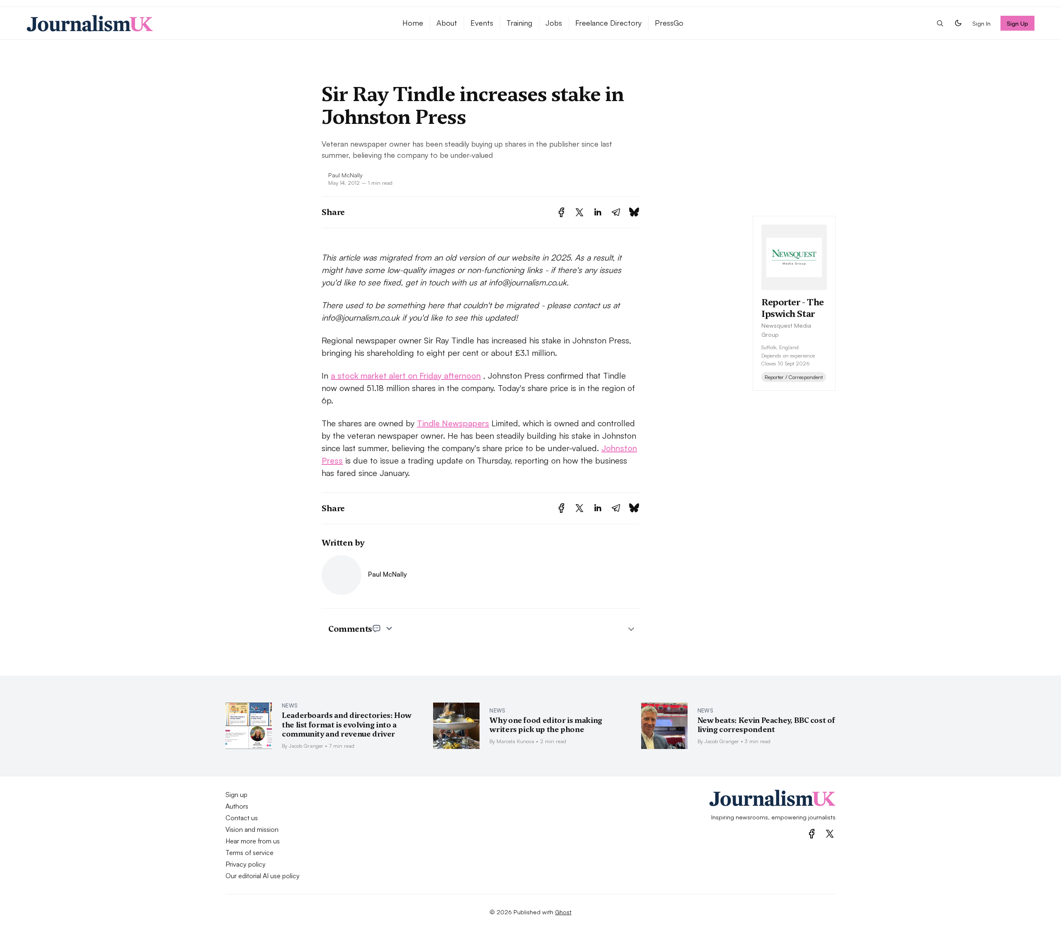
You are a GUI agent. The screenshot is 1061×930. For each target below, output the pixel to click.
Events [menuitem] (481, 22)
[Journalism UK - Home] (205, 23)
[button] (940, 23)
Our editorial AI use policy (262, 876)
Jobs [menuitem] (553, 22)
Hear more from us (252, 841)
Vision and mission (252, 829)
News (290, 705)
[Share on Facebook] (561, 212)
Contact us (241, 818)
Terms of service (249, 852)
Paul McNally (345, 175)
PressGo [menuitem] (669, 22)
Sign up (236, 794)
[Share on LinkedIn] (597, 212)
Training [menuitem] (519, 22)
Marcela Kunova (515, 741)
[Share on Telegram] (616, 212)
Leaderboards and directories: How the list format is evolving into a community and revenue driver (347, 724)
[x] (830, 834)
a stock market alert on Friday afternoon (406, 375)
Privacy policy (245, 864)
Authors (236, 806)
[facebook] (811, 834)
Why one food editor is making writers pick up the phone (545, 725)
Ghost (563, 912)
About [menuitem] (446, 22)
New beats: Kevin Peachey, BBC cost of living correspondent (766, 725)
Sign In (981, 23)
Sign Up (1018, 23)
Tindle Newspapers (453, 423)
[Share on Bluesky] (634, 212)
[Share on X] (579, 212)
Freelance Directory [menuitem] (608, 22)
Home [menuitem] (412, 22)
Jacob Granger (306, 745)
